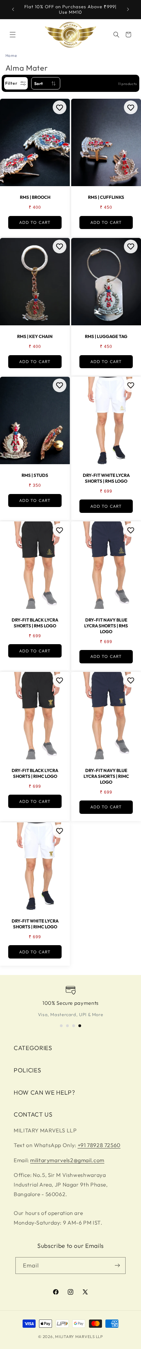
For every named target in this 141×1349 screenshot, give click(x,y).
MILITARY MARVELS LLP (79, 1336)
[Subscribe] (117, 1265)
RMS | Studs (35, 475)
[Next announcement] (128, 9)
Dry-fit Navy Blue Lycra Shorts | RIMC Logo (106, 776)
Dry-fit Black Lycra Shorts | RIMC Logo (35, 773)
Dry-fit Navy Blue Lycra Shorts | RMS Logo (106, 625)
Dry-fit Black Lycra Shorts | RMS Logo (35, 622)
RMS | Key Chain (35, 336)
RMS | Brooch (35, 197)
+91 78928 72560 (99, 1145)
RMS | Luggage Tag (106, 336)
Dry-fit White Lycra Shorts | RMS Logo (106, 478)
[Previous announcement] (13, 9)
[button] (13, 34)
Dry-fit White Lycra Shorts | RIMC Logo (35, 923)
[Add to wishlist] (59, 107)
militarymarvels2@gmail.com (67, 1160)
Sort (38, 83)
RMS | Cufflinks (106, 197)
